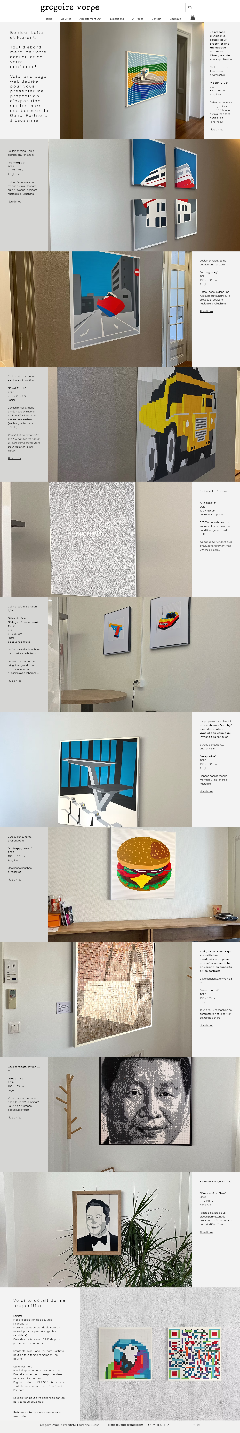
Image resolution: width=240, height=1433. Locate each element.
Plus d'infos (216, 129)
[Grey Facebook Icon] (194, 1424)
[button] (66, 17)
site (23, 1415)
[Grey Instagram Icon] (198, 1424)
